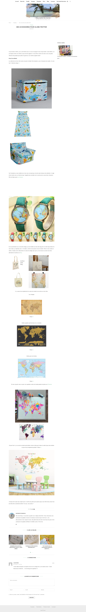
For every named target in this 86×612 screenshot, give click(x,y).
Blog (48, 1)
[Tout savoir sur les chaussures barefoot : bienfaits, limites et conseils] (47, 539)
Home (10, 22)
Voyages (33, 1)
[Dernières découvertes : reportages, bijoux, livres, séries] (16, 539)
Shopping (39, 1)
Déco (44, 1)
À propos (32, 606)
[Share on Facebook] (30, 509)
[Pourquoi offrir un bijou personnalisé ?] (31, 539)
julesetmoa (16, 562)
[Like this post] (29, 509)
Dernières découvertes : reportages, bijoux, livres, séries (16, 547)
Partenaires (38, 606)
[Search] (70, 1)
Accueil (17, 1)
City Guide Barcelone (61, 1)
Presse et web (46, 606)
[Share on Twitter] (31, 509)
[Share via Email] (34, 509)
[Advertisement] (31, 42)
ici (19, 63)
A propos (53, 1)
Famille (27, 1)
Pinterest (50, 384)
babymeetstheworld (21, 513)
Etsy (21, 252)
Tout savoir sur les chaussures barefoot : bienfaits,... (47, 547)
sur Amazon (20, 177)
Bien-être (22, 1)
